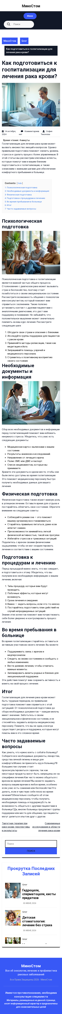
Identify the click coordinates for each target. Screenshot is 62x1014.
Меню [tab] (30, 16)
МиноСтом (31, 6)
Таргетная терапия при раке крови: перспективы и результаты (16, 827)
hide (20, 183)
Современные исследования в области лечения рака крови (46, 827)
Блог (24, 40)
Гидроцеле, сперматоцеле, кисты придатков (39, 894)
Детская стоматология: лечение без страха (37, 921)
